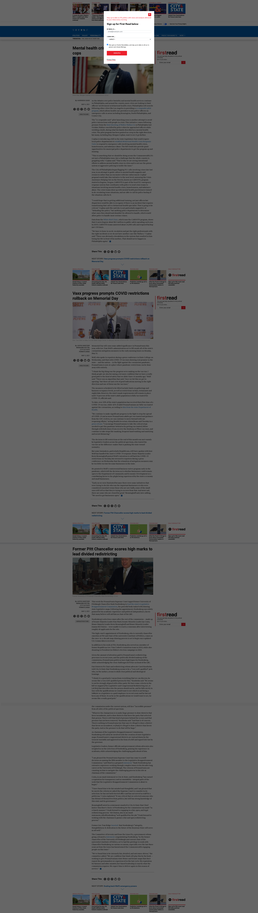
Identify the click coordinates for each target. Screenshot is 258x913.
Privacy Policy (111, 59)
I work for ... (111, 36)
